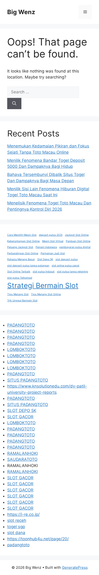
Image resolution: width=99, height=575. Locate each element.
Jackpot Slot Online (77, 235)
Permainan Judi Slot (53, 253)
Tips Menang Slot (18, 294)
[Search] (14, 103)
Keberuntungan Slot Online (23, 241)
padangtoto (18, 544)
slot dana (16, 532)
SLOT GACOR (20, 416)
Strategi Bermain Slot (42, 285)
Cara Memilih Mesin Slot (22, 235)
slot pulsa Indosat (44, 271)
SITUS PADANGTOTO (27, 380)
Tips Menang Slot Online (46, 294)
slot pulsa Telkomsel (19, 277)
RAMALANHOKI (22, 453)
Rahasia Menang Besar (21, 259)
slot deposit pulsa (67, 259)
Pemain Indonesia (46, 247)
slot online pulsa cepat (65, 265)
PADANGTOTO (21, 325)
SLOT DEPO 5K (21, 410)
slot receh (16, 520)
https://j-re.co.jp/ (23, 514)
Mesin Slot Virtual (52, 241)
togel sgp (16, 526)
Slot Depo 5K (45, 259)
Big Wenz (21, 12)
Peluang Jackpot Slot (20, 247)
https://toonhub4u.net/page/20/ (38, 538)
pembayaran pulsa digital (75, 247)
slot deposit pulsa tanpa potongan (28, 265)
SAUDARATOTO (22, 459)
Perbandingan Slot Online (22, 253)
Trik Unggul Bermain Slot (22, 300)
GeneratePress (75, 567)
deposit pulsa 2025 (50, 235)
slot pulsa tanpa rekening (72, 271)
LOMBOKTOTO (21, 349)
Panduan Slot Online (78, 241)
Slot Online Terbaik (18, 271)
